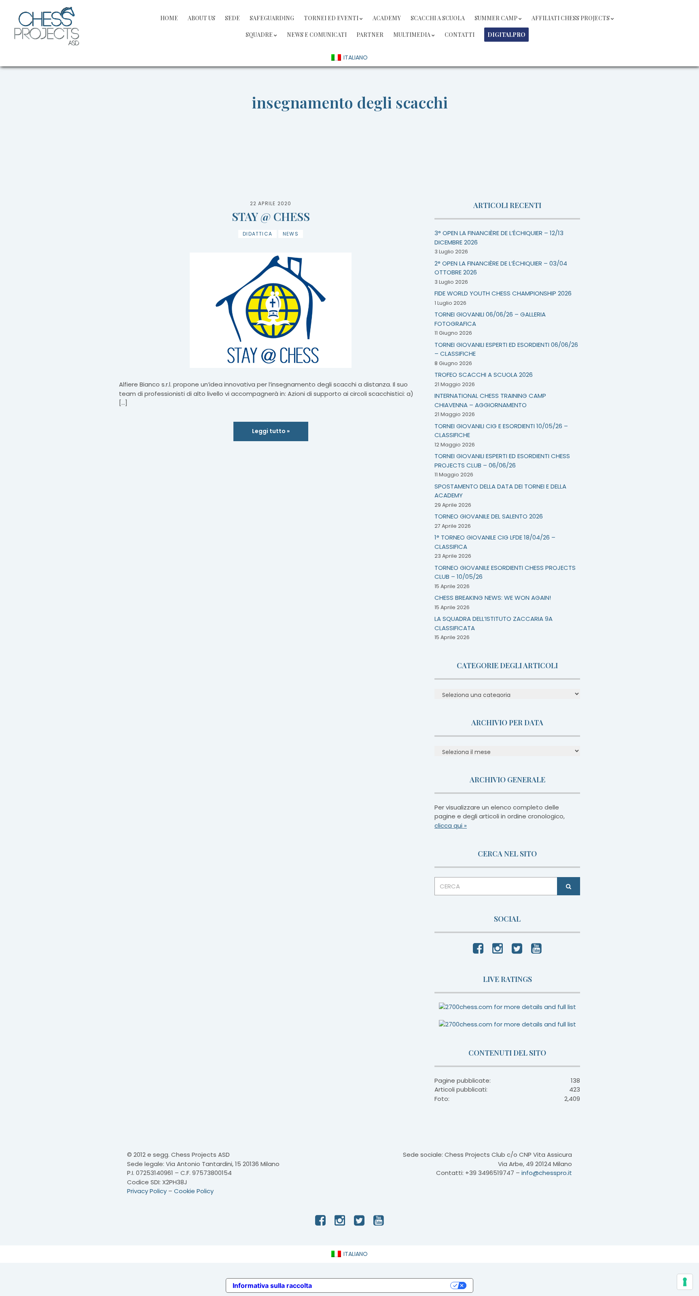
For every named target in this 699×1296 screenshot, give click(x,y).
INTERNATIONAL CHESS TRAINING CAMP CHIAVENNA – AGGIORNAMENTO (490, 400)
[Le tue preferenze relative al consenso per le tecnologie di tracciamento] (685, 1282)
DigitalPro (506, 34)
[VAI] (568, 886)
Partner (369, 34)
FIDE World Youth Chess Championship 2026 (503, 293)
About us (201, 18)
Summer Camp (495, 18)
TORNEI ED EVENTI (331, 18)
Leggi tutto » (271, 431)
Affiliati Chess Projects (571, 18)
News (291, 233)
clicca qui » (450, 825)
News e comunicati (317, 34)
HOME (169, 18)
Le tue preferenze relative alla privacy (385, 1285)
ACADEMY (387, 18)
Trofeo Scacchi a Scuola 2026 (483, 374)
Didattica (257, 233)
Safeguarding (272, 18)
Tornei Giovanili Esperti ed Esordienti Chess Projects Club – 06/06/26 (502, 461)
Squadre (259, 34)
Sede (232, 18)
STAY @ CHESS (271, 216)
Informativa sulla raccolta (272, 1285)
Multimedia (411, 34)
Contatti (459, 34)
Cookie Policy (194, 1191)
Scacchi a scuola (438, 18)
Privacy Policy (147, 1191)
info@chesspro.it (546, 1173)
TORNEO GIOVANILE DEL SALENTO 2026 (488, 516)
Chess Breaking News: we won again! (492, 597)
